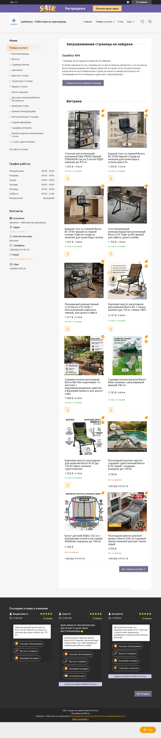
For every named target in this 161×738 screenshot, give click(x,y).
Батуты (15, 59)
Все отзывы (143, 694)
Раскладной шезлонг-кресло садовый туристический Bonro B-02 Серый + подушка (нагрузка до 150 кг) (126, 464)
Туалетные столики (22, 81)
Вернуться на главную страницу (84, 83)
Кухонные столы (20, 106)
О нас (120, 21)
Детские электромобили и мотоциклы (26, 99)
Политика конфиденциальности (111, 716)
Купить (67, 178)
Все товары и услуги (132, 569)
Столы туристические (23, 142)
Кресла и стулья (20, 75)
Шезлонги (17, 70)
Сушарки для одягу (22, 128)
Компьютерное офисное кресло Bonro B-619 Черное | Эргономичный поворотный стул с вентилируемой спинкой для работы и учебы (81, 642)
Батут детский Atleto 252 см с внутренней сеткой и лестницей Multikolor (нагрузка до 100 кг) (84, 538)
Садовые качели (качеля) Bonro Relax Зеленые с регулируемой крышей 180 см (127, 382)
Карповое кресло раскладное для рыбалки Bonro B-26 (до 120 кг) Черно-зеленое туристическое (82, 464)
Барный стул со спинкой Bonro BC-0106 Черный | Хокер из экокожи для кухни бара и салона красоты (126, 157)
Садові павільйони (21, 122)
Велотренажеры (20, 54)
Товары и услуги (104, 21)
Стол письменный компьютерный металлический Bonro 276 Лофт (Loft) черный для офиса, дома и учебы (126, 233)
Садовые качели (20, 64)
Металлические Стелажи (25, 117)
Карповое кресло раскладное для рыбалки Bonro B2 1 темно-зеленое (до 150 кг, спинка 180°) (127, 307)
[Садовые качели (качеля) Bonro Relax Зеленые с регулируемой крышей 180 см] (127, 355)
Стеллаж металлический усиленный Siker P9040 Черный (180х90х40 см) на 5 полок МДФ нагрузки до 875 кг (84, 157)
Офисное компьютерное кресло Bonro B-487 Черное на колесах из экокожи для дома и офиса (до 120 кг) (31, 631)
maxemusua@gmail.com (21, 259)
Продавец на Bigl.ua (80, 713)
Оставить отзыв (18, 149)
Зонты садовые (20, 92)
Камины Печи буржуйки (24, 111)
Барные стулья (19, 86)
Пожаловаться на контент (82, 716)
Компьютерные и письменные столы (27, 135)
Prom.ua (94, 710)
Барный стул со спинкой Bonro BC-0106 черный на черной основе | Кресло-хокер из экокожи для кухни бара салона (84, 233)
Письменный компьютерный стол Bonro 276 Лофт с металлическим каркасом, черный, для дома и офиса (82, 308)
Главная (88, 21)
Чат (150, 730)
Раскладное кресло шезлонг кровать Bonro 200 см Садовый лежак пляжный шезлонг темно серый (127, 540)
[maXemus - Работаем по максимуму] (14, 22)
